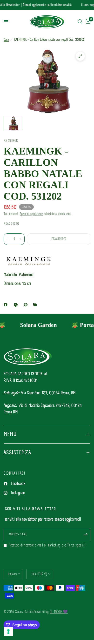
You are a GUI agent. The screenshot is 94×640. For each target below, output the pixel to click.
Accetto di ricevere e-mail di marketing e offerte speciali (47, 545)
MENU (10, 434)
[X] (17, 305)
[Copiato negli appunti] (36, 305)
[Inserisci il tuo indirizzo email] (85, 534)
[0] (87, 21)
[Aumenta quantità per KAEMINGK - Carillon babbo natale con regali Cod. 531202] (20, 239)
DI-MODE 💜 (59, 612)
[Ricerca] (80, 21)
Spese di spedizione (31, 214)
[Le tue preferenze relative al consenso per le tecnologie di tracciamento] (8, 631)
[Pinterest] (27, 305)
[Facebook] (6, 305)
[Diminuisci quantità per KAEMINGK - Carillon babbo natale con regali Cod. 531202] (7, 239)
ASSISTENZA (17, 452)
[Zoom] (80, 56)
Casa (6, 39)
